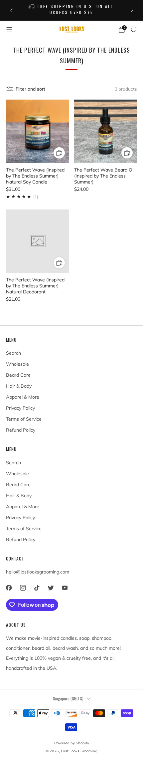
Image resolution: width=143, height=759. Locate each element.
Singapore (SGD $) (68, 698)
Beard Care (18, 375)
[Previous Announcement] (11, 10)
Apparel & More (22, 397)
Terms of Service (24, 419)
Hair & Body (19, 386)
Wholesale (17, 364)
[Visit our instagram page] (23, 588)
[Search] (133, 29)
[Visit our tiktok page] (37, 588)
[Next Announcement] (132, 10)
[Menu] (9, 29)
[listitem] (71, 10)
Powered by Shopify (71, 743)
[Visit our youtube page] (65, 588)
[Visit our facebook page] (9, 588)
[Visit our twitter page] (51, 588)
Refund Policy (20, 430)
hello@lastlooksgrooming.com (37, 572)
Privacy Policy (20, 408)
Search (13, 353)
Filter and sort (30, 89)
